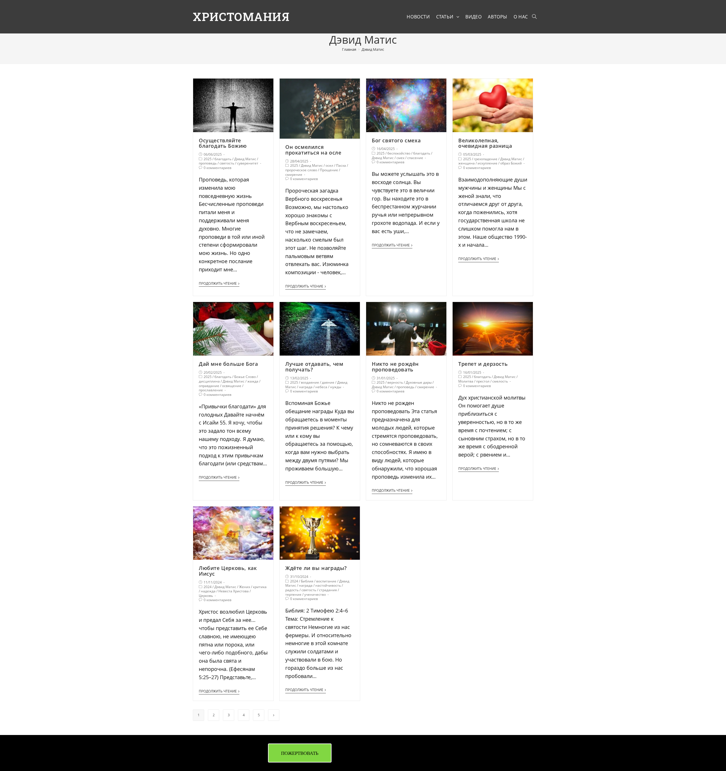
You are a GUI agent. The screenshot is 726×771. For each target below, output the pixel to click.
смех (400, 157)
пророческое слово (301, 170)
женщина (466, 163)
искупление (487, 163)
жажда (252, 381)
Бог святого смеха (396, 140)
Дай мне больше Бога (228, 363)
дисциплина (209, 381)
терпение (293, 594)
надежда (208, 591)
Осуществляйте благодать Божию (223, 143)
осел (329, 165)
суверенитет (247, 163)
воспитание (326, 581)
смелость (500, 381)
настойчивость (328, 585)
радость (292, 590)
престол (482, 381)
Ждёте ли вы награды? (316, 568)
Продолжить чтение (218, 284)
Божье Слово (245, 376)
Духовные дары (419, 382)
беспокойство (398, 153)
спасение (415, 157)
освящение (231, 385)
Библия (307, 581)
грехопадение (485, 159)
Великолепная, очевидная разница (485, 143)
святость (227, 163)
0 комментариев (217, 167)
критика (260, 586)
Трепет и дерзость (483, 363)
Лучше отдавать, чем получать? (314, 366)
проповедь (208, 163)
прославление (211, 390)
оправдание (209, 385)
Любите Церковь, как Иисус (228, 571)
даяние (328, 382)
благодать (222, 159)
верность (395, 382)
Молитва (465, 381)
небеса (321, 387)
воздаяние (310, 382)
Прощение (329, 170)
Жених (244, 586)
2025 (208, 159)
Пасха (341, 165)
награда (306, 387)
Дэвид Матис (245, 159)
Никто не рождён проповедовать (395, 366)
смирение (293, 174)
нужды (335, 387)
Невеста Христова (233, 591)
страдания (328, 590)
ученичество (315, 594)
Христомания (241, 16)
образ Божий (511, 163)
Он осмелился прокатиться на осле (313, 149)
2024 (208, 586)
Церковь (206, 595)
